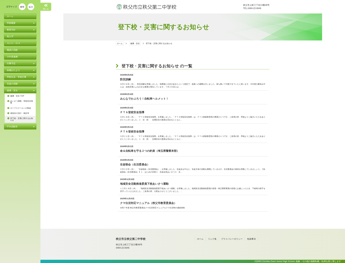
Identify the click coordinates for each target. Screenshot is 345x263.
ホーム (120, 43)
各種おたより (13, 70)
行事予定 (11, 63)
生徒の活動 (12, 84)
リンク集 (212, 239)
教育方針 (11, 30)
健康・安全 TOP (17, 96)
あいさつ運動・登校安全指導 (21, 102)
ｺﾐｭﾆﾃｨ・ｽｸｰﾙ (13, 43)
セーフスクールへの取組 (20, 108)
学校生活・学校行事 (16, 77)
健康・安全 (135, 43)
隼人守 (10, 36)
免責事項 (251, 239)
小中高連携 (12, 57)
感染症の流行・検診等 (19, 113)
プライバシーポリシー (232, 239)
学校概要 (11, 23)
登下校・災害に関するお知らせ (21, 119)
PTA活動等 (12, 126)
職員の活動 (12, 50)
